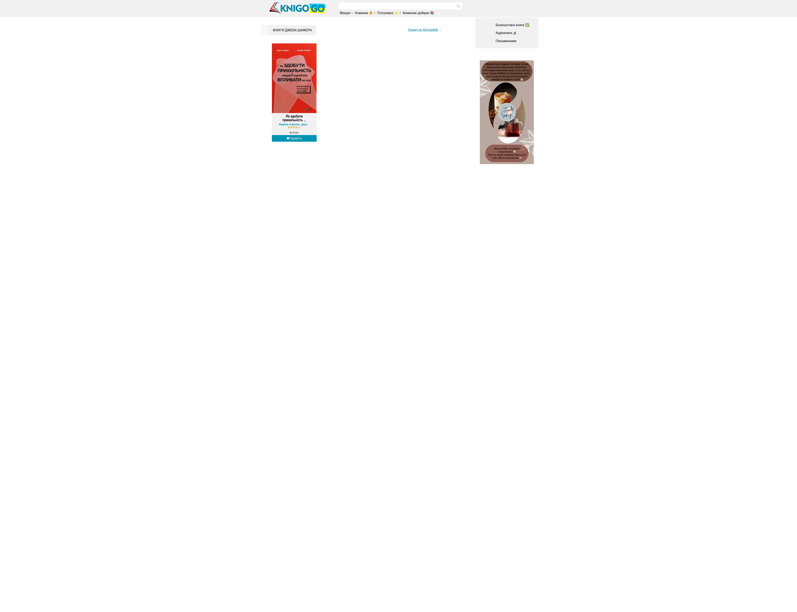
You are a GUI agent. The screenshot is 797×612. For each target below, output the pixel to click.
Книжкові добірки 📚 (418, 13)
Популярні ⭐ (387, 13)
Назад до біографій (423, 30)
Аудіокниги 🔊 (506, 33)
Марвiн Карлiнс (289, 124)
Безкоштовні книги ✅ (512, 25)
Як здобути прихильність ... (294, 118)
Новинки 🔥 (364, 13)
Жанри (345, 13)
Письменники (506, 41)
